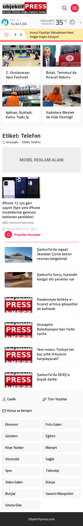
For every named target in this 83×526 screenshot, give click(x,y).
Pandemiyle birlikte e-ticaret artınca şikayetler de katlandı (57, 304)
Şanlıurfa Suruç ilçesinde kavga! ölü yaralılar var (57, 276)
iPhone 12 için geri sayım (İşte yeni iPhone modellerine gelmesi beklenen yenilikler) (21, 209)
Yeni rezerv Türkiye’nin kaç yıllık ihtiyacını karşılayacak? (55, 354)
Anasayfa (12, 142)
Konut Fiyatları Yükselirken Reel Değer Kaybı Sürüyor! (52, 35)
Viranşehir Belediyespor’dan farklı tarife (56, 329)
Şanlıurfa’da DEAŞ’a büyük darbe (53, 376)
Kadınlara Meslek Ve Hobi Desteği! (60, 114)
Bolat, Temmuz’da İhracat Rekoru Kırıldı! (61, 77)
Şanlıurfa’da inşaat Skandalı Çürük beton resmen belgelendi (54, 254)
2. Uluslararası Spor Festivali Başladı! (18, 77)
